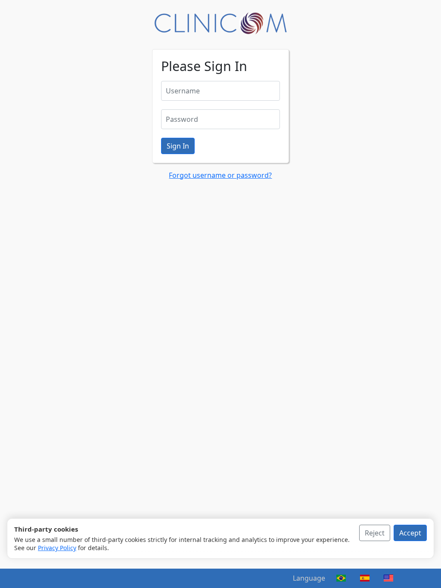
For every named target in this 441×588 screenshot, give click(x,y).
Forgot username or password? (220, 175)
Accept (410, 533)
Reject (375, 533)
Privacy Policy (57, 548)
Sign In (178, 146)
